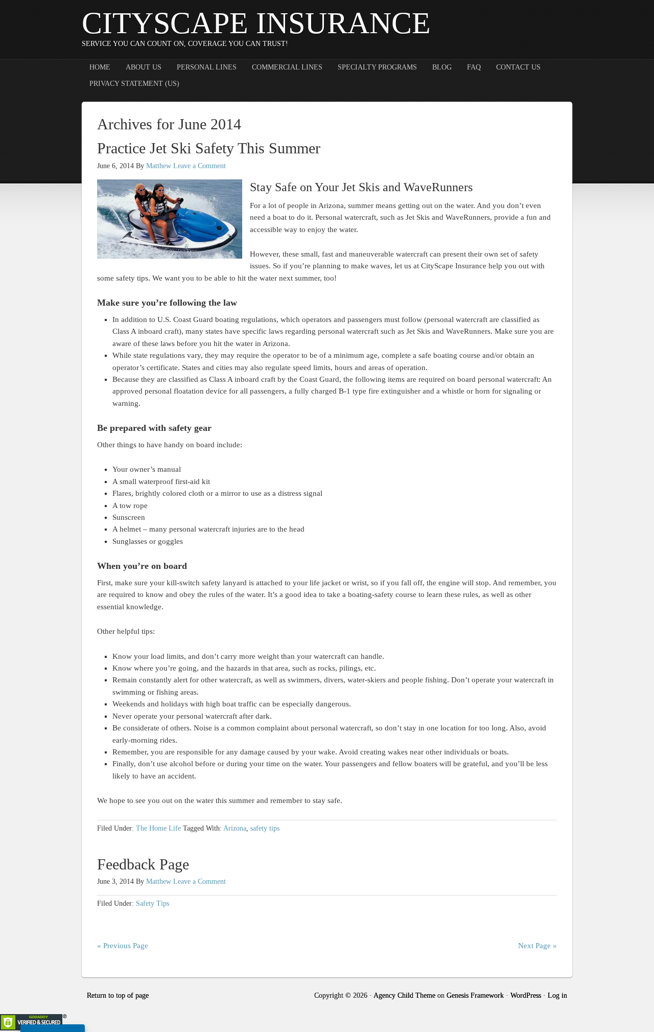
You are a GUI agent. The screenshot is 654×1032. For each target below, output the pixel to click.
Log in (557, 995)
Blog (442, 67)
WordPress (525, 995)
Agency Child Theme (404, 995)
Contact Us (518, 67)
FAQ (474, 67)
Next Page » (537, 946)
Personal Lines (207, 67)
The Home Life (158, 828)
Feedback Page (143, 864)
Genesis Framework (475, 995)
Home (99, 67)
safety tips (264, 828)
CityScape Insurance (256, 23)
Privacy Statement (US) (134, 83)
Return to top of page (118, 995)
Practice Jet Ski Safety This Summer (208, 148)
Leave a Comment (199, 166)
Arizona (234, 828)
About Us (143, 67)
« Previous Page (122, 946)
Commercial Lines (287, 67)
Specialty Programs (377, 67)
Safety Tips (152, 903)
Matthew (158, 166)
